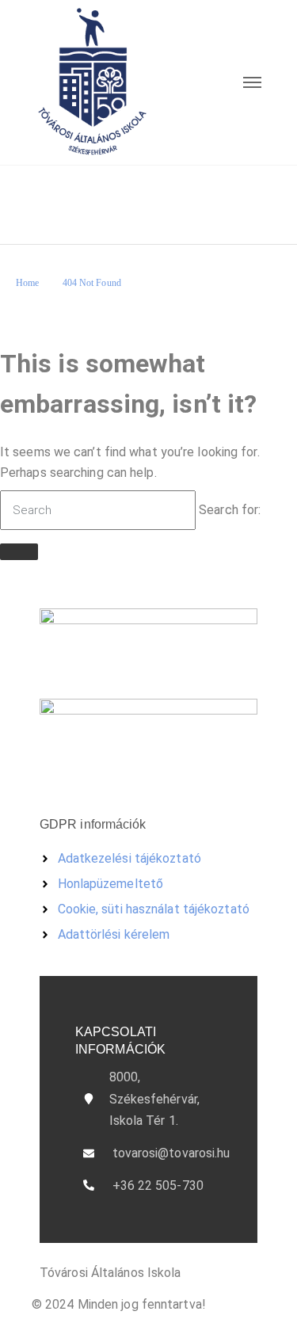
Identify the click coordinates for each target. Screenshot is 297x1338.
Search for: (230, 509)
